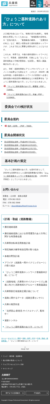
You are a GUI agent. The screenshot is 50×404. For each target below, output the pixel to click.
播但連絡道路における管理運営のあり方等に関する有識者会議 (26, 235)
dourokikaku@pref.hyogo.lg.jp (24, 206)
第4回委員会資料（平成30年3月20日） (20, 152)
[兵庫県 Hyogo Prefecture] (9, 3)
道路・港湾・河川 (28, 338)
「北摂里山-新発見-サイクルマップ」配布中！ (24, 312)
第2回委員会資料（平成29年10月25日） (21, 145)
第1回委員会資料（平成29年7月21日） (20, 142)
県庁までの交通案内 (13, 393)
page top (25, 349)
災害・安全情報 (46, 5)
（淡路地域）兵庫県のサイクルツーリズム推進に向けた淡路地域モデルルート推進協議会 (26, 283)
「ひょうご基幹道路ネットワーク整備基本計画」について (26, 273)
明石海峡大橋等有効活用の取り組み (22, 249)
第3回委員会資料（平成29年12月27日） (21, 149)
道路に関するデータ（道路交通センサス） (25, 298)
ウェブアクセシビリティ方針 (13, 364)
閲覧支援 (33, 5)
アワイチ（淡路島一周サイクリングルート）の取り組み (26, 264)
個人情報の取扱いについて (12, 360)
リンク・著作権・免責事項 (12, 356)
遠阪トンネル (11, 320)
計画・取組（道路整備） (19, 219)
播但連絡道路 (11, 227)
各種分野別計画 (12, 256)
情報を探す (40, 5)
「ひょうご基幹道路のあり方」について (24, 327)
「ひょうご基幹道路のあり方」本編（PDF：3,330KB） (25, 96)
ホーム (3, 338)
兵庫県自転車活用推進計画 (17, 243)
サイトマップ (8, 369)
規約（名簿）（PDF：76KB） (20, 126)
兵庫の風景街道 (12, 304)
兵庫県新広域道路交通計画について (22, 291)
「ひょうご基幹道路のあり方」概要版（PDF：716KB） (26, 88)
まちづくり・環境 (14, 338)
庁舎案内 (37, 393)
